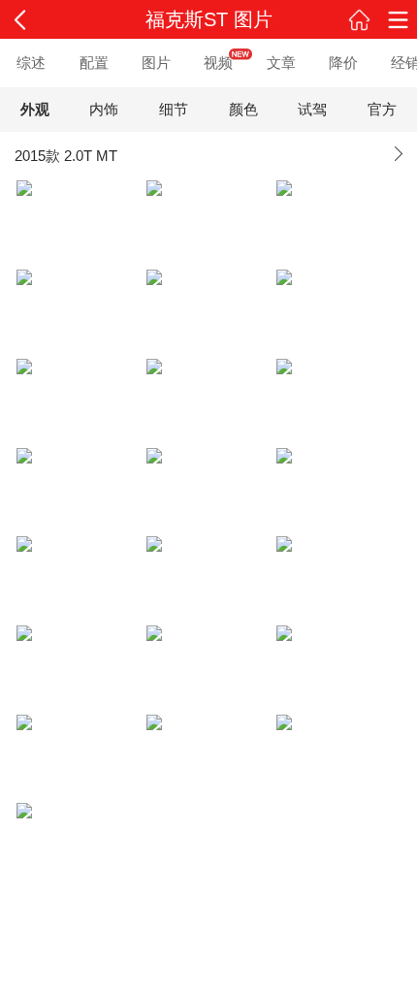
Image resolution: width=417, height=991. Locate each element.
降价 (343, 62)
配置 (94, 62)
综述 (31, 62)
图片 (156, 62)
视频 (218, 62)
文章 (281, 62)
